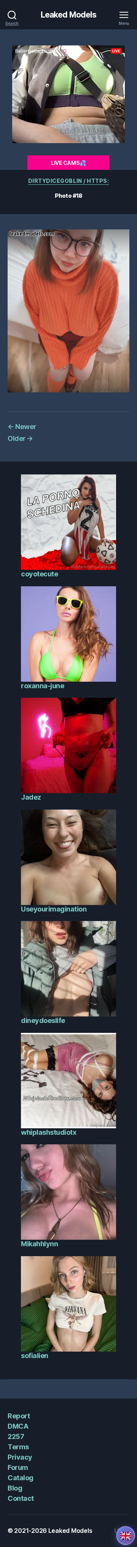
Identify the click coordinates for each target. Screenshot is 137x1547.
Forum (18, 1467)
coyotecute (39, 574)
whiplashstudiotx (48, 1132)
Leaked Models (69, 15)
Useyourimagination (53, 909)
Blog (15, 1488)
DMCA (18, 1426)
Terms (18, 1447)
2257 (16, 1436)
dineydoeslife (43, 1020)
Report (19, 1416)
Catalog (20, 1478)
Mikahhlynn (39, 1244)
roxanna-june (42, 686)
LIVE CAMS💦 (68, 163)
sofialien (34, 1356)
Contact (21, 1498)
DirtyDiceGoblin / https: (68, 180)
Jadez (31, 797)
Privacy (20, 1457)
